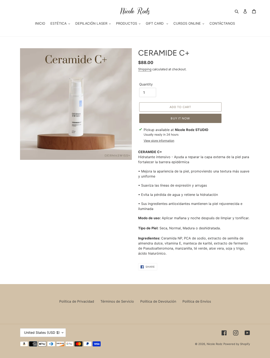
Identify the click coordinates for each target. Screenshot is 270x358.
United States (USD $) (42, 332)
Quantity (146, 84)
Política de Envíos (196, 301)
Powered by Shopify (236, 344)
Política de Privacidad (76, 301)
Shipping (144, 69)
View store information (159, 140)
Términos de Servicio (117, 301)
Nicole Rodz (214, 344)
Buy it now (180, 118)
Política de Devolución (158, 301)
